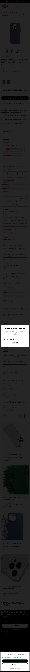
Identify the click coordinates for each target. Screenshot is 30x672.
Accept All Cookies (15, 661)
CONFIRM (15, 342)
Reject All (15, 664)
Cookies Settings (15, 668)
